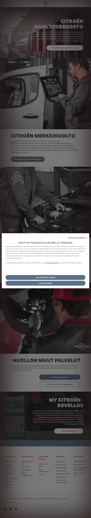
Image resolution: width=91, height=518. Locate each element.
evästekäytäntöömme (52, 262)
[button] (77, 238)
